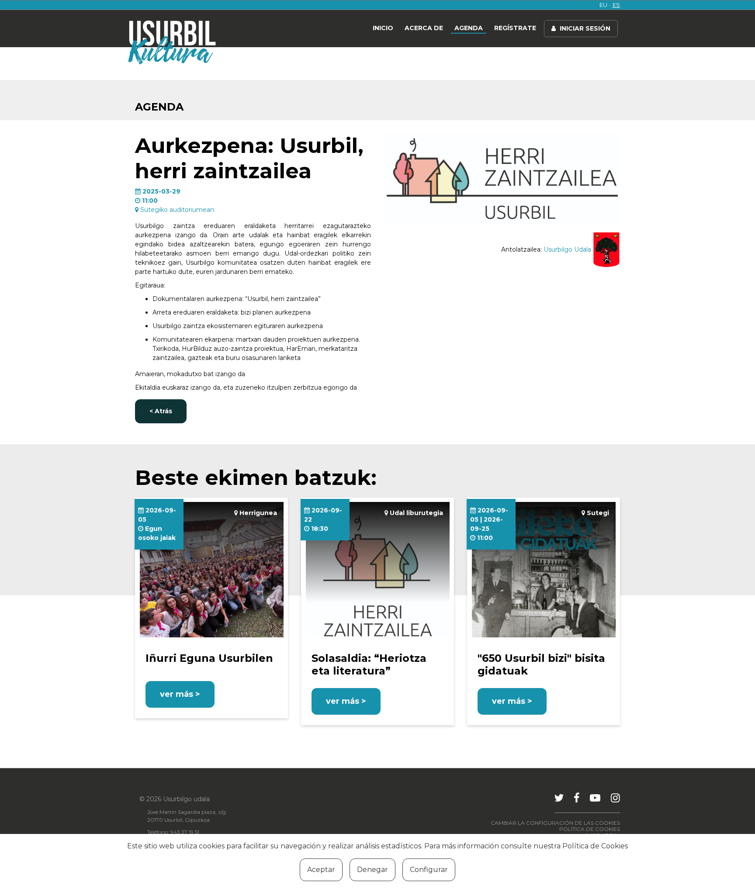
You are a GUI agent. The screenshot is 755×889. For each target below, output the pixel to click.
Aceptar (321, 869)
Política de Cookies (595, 846)
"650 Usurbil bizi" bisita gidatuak (541, 664)
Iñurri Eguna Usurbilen (209, 658)
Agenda (468, 28)
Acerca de (424, 28)
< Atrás (160, 411)
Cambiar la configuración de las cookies (555, 823)
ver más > (180, 694)
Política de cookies (589, 829)
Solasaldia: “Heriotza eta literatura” (369, 664)
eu (603, 4)
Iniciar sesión (584, 28)
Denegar (372, 869)
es (616, 4)
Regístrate (515, 28)
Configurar (429, 869)
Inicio (383, 28)
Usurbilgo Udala (568, 249)
